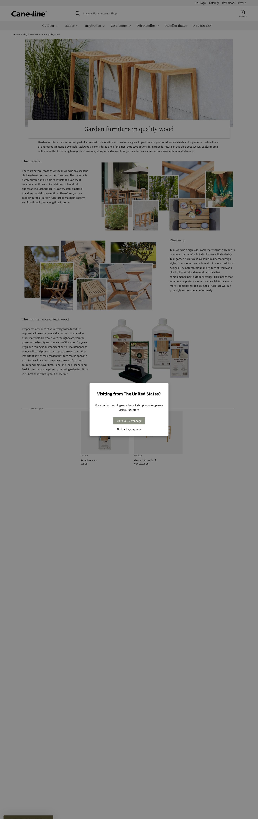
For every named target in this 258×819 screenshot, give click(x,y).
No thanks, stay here (129, 429)
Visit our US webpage (129, 421)
